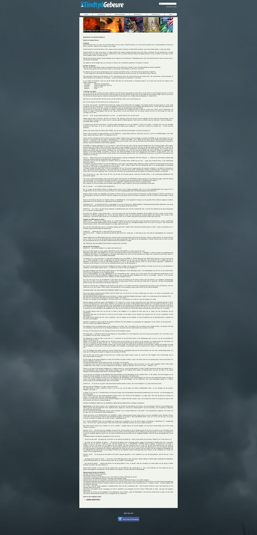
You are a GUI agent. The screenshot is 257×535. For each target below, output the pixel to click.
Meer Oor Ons (128, 513)
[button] (119, 14)
